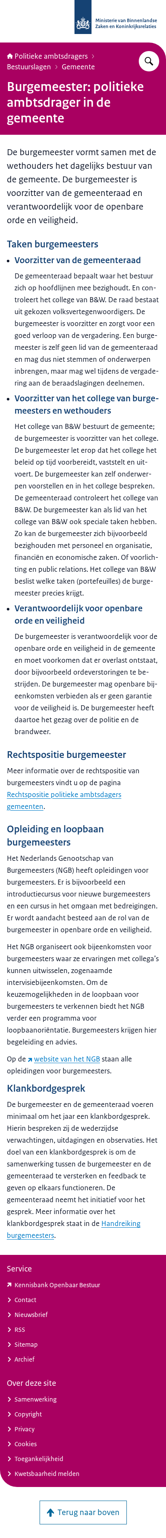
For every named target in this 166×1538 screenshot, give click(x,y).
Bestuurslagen (29, 66)
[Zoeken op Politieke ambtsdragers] (149, 61)
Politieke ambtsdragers (51, 56)
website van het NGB (67, 1059)
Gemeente (78, 66)
